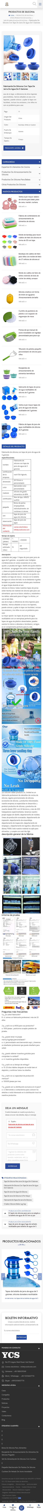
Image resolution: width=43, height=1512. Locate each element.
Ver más (22, 206)
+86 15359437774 (27, 1376)
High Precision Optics (9, 1495)
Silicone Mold (6, 1490)
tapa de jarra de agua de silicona (15, 1192)
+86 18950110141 (20, 1371)
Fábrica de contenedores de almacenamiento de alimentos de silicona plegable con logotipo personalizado (29, 219)
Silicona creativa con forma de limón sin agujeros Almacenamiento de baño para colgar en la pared (29, 295)
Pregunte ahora (13, 148)
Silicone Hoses (20, 1484)
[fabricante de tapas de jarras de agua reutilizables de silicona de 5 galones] (10, 393)
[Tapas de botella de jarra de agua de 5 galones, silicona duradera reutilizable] (21, 1269)
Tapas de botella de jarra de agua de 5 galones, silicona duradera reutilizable (21, 1293)
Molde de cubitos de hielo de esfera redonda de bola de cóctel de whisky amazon (29, 276)
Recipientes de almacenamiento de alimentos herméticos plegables (27, 371)
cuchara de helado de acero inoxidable (17, 1472)
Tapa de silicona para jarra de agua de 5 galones (21, 1181)
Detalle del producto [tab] (14, 446)
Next (40, 1276)
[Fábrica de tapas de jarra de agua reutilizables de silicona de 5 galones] (10, 431)
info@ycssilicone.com (28, 1367)
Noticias (5, 1403)
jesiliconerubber (32, 1484)
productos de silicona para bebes (16, 180)
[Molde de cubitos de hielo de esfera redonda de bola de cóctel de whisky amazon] (10, 280)
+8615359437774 (17, 1381)
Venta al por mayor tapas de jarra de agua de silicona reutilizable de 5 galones (29, 408)
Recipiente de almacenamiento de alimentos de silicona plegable (20, 1453)
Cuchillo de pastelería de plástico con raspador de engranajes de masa (28, 314)
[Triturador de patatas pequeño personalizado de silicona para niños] (10, 356)
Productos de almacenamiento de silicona (16, 173)
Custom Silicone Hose (29, 1487)
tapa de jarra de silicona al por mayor (17, 1196)
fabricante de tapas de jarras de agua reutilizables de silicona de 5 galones (29, 390)
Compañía (6, 1395)
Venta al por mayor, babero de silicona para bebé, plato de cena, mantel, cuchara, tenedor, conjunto (29, 200)
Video (4, 1412)
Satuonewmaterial (8, 1487)
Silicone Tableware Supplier (21, 1490)
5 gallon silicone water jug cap (15, 1204)
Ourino (18, 1487)
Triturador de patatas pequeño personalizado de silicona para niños (30, 352)
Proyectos (5, 1407)
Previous (3, 1276)
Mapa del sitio (7, 1501)
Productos (5, 1399)
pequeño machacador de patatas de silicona (18, 1467)
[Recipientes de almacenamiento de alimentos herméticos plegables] (10, 375)
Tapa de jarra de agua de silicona (15, 20)
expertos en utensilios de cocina (16, 167)
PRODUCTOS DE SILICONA (24, 15)
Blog (3, 1420)
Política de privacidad (27, 1501)
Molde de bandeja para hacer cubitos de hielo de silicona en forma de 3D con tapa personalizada (30, 238)
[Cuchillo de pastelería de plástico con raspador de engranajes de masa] (10, 318)
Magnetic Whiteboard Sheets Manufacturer (16, 1492)
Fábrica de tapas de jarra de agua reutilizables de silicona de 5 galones (29, 427)
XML (15, 1501)
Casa (12, 15)
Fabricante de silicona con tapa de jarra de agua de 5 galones (21, 1126)
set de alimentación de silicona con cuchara (19, 1459)
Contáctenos (6, 1416)
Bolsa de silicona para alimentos (14, 1448)
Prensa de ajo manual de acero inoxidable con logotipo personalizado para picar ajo (30, 333)
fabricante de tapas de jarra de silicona (18, 1200)
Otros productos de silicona (20, 18)
